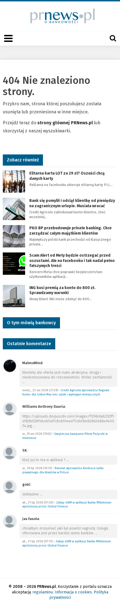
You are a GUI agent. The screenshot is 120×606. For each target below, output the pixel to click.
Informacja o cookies (73, 592)
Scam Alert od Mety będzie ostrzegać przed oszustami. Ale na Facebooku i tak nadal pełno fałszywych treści (72, 260)
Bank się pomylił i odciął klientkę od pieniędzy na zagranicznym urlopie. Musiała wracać (72, 203)
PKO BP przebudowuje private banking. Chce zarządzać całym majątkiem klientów (70, 230)
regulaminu (42, 592)
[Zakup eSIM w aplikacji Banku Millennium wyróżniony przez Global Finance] (10, 486)
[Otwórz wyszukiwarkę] (112, 38)
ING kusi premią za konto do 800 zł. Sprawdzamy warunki (62, 290)
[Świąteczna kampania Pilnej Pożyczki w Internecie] (10, 408)
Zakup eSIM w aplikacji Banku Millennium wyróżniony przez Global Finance (66, 505)
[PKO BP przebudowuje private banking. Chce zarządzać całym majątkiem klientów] (14, 236)
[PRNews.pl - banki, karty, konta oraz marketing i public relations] (60, 15)
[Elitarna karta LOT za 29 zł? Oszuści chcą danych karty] (14, 181)
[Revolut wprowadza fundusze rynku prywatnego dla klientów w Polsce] (10, 452)
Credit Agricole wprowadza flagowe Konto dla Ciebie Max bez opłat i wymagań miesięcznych (65, 392)
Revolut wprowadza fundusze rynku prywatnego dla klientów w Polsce (63, 470)
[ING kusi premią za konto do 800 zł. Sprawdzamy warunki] (14, 295)
